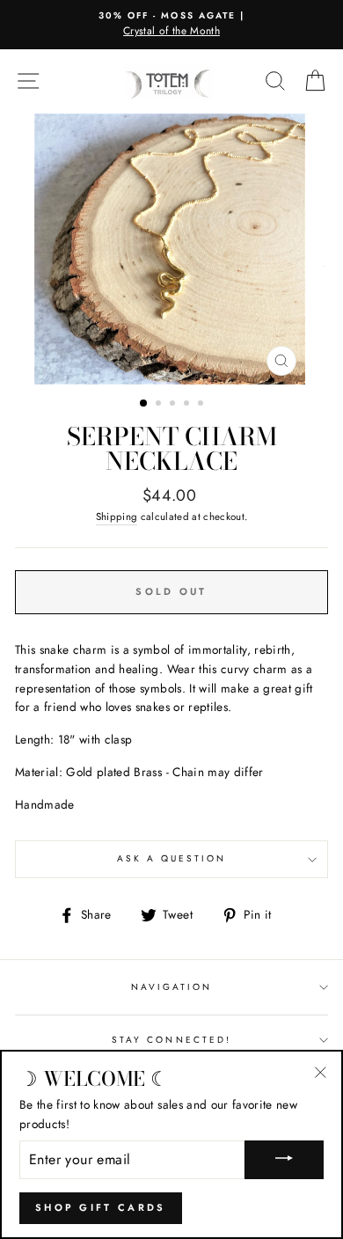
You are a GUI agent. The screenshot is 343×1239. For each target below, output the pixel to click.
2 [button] (160, 404)
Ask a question (172, 858)
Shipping (117, 517)
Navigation (172, 986)
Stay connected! (171, 1039)
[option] (171, 24)
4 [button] (188, 404)
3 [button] (174, 404)
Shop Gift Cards (100, 1207)
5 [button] (202, 404)
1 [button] (144, 404)
